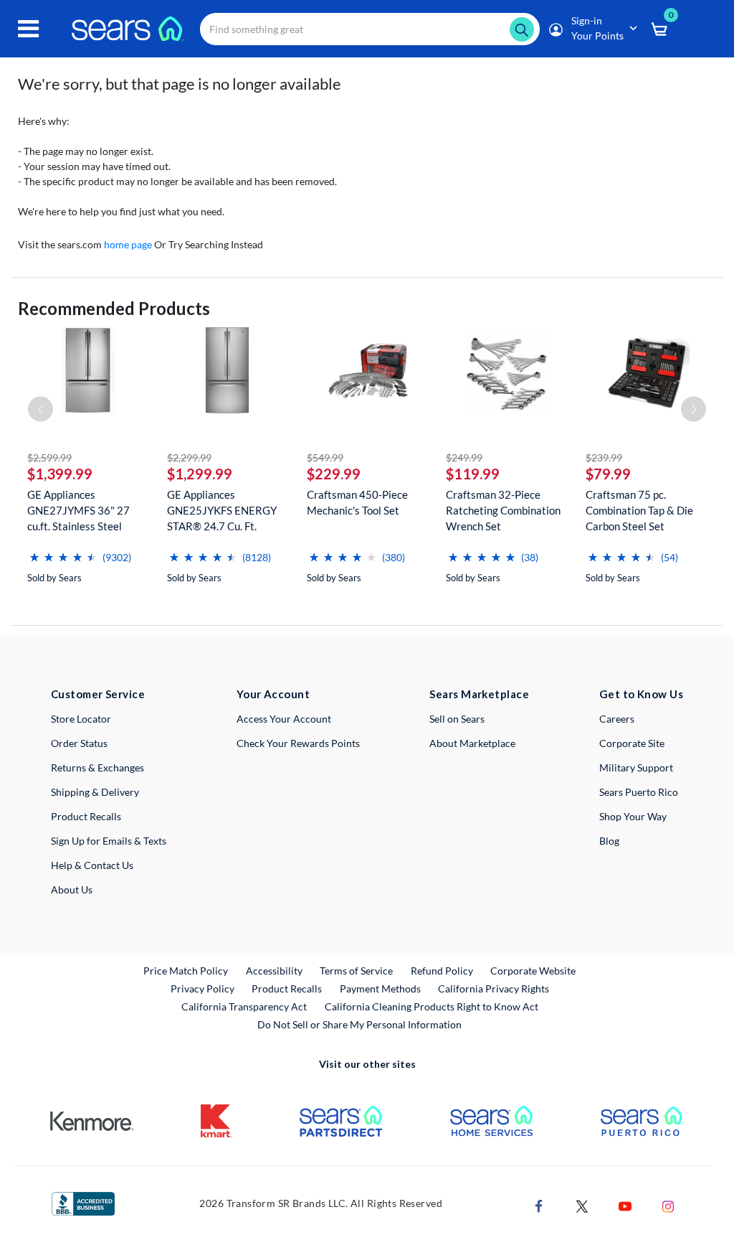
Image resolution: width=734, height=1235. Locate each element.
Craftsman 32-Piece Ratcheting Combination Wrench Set (503, 510)
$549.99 (325, 457)
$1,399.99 (59, 473)
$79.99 (608, 473)
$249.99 (464, 457)
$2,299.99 (189, 457)
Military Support (636, 767)
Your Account (273, 693)
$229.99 (334, 473)
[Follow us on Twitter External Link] (582, 1205)
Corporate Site (631, 743)
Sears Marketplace (479, 693)
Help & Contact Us (92, 865)
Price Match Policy (185, 970)
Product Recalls (86, 816)
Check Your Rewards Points (298, 743)
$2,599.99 (49, 457)
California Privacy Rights (493, 988)
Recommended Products (114, 308)
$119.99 (473, 473)
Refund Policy (442, 970)
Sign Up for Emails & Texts (108, 841)
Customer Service (98, 693)
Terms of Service (356, 970)
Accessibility (274, 970)
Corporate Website (533, 970)
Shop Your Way (633, 816)
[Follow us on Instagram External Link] (668, 1205)
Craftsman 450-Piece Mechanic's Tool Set (357, 502)
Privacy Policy (202, 988)
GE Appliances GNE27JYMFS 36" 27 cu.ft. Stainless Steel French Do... (78, 510)
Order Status (79, 743)
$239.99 (604, 457)
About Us (71, 889)
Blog (609, 841)
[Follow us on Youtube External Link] (625, 1205)
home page (128, 244)
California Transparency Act (244, 1006)
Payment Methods (380, 988)
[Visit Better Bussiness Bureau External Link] (83, 1202)
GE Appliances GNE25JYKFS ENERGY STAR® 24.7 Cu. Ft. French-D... (222, 510)
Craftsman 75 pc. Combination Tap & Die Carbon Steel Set (639, 510)
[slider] (63, 551)
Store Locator (81, 719)
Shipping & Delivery (95, 792)
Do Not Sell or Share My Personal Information (359, 1024)
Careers (616, 719)
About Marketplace (472, 743)
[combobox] (370, 29)
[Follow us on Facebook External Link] (539, 1205)
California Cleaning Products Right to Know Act (431, 1006)
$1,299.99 (199, 473)
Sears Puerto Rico (638, 792)
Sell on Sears (457, 719)
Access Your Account (284, 719)
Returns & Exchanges (97, 767)
